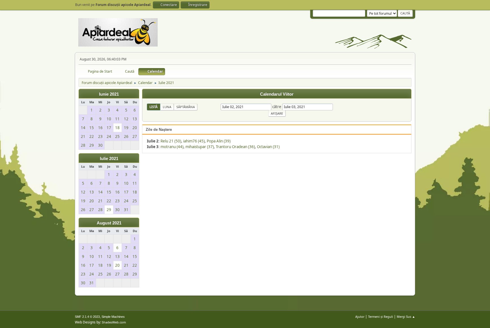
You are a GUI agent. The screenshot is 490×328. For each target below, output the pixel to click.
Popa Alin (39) (219, 141)
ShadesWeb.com (114, 322)
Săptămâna (185, 107)
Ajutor (359, 316)
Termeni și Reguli (380, 316)
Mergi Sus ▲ (406, 316)
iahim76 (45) (194, 141)
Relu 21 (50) (170, 141)
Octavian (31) (268, 146)
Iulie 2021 (109, 158)
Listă (153, 107)
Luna (167, 107)
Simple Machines (113, 316)
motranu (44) (171, 146)
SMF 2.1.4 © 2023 (87, 316)
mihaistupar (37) (199, 146)
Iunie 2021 (109, 94)
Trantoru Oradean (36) (235, 146)
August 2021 (109, 223)
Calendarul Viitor (276, 94)
